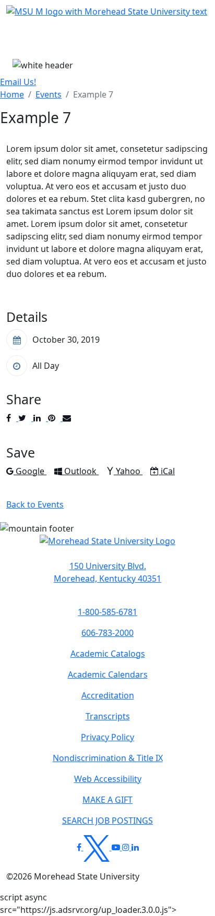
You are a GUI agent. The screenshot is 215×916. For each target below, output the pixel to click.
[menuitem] (12, 94)
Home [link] (12, 94)
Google (30, 471)
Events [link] (48, 94)
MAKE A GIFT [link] (107, 799)
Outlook (81, 471)
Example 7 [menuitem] (93, 94)
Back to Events (35, 504)
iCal (167, 471)
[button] (107, 546)
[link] (107, 572)
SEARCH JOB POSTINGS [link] (107, 820)
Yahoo (128, 471)
